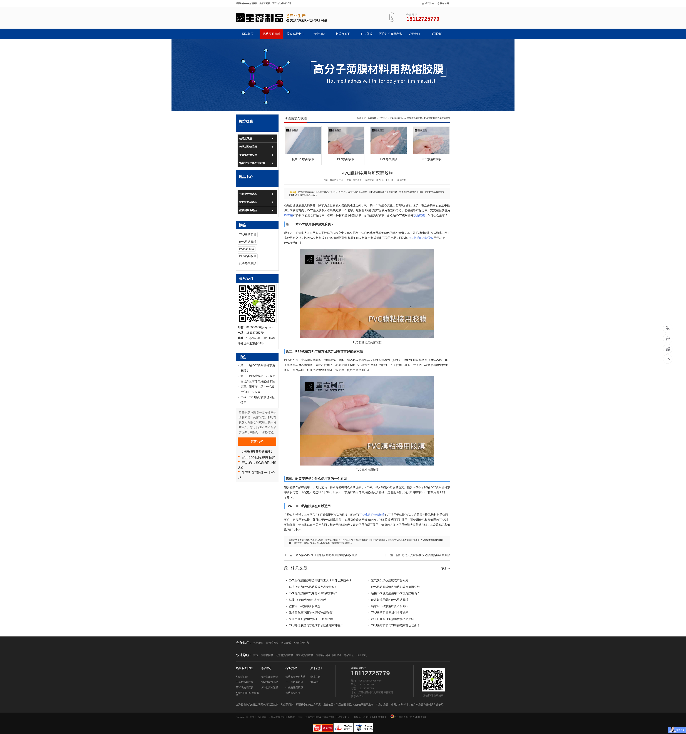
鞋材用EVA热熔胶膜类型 (304, 606)
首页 (255, 655)
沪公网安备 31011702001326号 (410, 717)
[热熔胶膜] (282, 17)
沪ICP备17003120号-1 (374, 717)
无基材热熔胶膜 (248, 146)
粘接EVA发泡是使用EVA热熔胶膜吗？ (395, 593)
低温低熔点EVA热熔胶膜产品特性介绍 (313, 586)
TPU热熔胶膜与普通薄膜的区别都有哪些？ (316, 625)
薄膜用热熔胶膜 (414, 118)
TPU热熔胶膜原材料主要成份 (389, 612)
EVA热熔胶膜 (247, 241)
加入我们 (315, 682)
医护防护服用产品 (390, 33)
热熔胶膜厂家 (301, 642)
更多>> (445, 568)
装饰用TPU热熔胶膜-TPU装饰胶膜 (311, 619)
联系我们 (438, 33)
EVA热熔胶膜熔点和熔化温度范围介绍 (395, 586)
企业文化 (315, 676)
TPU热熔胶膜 (247, 234)
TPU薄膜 (366, 33)
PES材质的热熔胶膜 (421, 237)
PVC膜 (288, 215)
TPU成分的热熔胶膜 (372, 514)
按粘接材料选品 (248, 202)
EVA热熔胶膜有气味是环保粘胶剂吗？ (313, 593)
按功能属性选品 (248, 210)
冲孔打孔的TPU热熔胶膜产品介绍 (392, 619)
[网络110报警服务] (363, 731)
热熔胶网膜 (245, 138)
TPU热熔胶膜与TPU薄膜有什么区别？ (395, 625)
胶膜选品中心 (295, 33)
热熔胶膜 (372, 118)
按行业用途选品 (248, 193)
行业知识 (319, 33)
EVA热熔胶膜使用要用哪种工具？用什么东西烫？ (320, 580)
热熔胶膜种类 (292, 692)
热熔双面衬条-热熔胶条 (329, 655)
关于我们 (414, 33)
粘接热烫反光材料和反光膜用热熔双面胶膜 (423, 555)
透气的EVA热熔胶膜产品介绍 (389, 580)
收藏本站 (429, 3)
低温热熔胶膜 (247, 263)
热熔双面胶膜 (271, 33)
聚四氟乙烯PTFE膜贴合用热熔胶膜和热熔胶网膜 (326, 555)
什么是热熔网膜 (294, 682)
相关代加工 (343, 33)
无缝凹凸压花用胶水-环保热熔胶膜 (311, 612)
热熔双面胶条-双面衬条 (252, 163)
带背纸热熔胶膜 (248, 154)
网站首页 (247, 33)
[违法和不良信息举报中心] (344, 731)
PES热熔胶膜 (247, 256)
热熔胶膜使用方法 (295, 676)
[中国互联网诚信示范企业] (323, 731)
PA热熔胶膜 (246, 248)
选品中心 (383, 118)
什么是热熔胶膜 (294, 687)
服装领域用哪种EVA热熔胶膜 (389, 599)
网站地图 (444, 3)
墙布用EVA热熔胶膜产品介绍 (389, 606)
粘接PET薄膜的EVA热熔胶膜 (307, 599)
